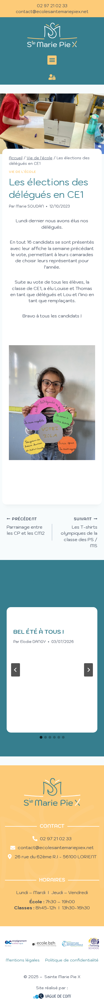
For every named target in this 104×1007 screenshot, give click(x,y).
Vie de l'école (22, 172)
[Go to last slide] (15, 670)
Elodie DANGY (33, 641)
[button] (52, 60)
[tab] (41, 737)
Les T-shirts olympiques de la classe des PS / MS (79, 533)
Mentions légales (23, 960)
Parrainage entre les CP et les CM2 (26, 526)
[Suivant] (88, 670)
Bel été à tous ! (38, 631)
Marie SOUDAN (30, 206)
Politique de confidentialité (71, 960)
